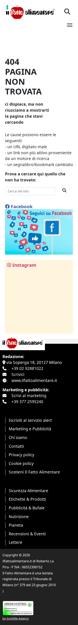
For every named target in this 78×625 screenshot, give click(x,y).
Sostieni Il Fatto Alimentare (34, 472)
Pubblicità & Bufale (27, 508)
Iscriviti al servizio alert (30, 420)
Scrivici (17, 374)
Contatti (16, 446)
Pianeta (16, 525)
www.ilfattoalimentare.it (34, 380)
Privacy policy (21, 454)
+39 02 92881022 (27, 368)
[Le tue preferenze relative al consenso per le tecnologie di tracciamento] (7, 7)
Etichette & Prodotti (27, 499)
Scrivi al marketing (28, 395)
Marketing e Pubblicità (30, 429)
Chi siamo (18, 437)
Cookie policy (21, 463)
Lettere (15, 542)
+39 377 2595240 (27, 401)
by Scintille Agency (15, 618)
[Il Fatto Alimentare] (30, 12)
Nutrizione (19, 516)
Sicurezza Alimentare (28, 490)
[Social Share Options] (11, 328)
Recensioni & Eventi (27, 534)
